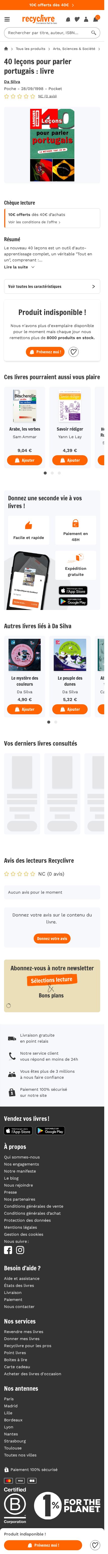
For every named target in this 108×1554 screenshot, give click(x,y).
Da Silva (12, 81)
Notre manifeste (20, 1171)
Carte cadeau (17, 1366)
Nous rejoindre (18, 1185)
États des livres (19, 1285)
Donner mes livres (21, 1338)
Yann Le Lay (70, 436)
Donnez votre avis (52, 938)
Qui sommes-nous (22, 1157)
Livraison (13, 1292)
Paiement (13, 1299)
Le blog (11, 1178)
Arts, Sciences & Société (74, 49)
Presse (10, 1192)
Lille (8, 1413)
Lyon (8, 1427)
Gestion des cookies (23, 1234)
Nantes (11, 1434)
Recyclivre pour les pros (27, 1345)
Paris (9, 1398)
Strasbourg (15, 1441)
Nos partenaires (19, 1199)
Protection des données (27, 1220)
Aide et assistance (21, 1278)
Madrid (11, 1406)
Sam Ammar (25, 436)
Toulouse (13, 1448)
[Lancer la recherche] (94, 33)
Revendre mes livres (23, 1331)
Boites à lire (15, 1359)
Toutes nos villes (20, 1455)
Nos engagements (21, 1164)
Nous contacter (19, 1306)
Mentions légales (20, 1227)
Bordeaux (13, 1420)
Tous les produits (30, 49)
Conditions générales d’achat (32, 1213)
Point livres (15, 1352)
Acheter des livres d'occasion (32, 1373)
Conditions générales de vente (33, 1206)
